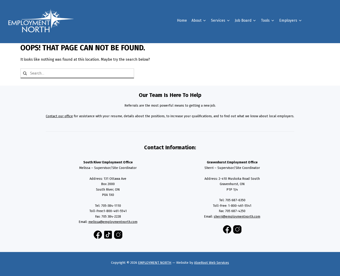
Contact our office (59, 116)
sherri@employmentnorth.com (237, 216)
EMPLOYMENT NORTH (154, 263)
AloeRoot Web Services (211, 263)
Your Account (253, 73)
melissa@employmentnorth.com (112, 222)
